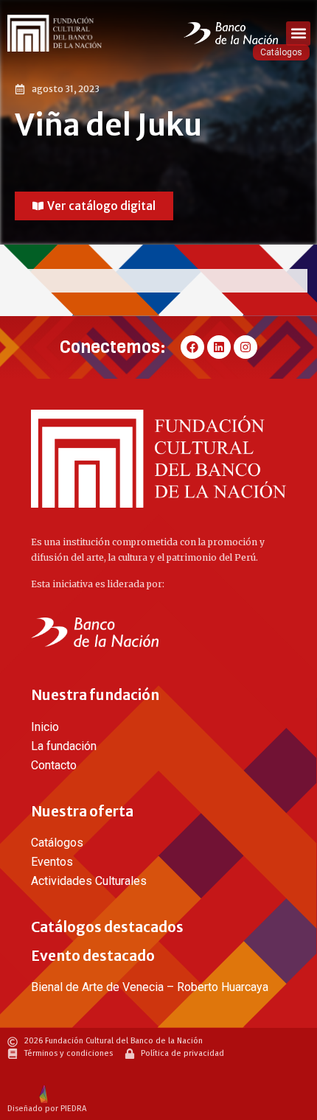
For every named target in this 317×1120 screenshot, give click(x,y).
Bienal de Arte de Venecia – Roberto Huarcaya (149, 987)
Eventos (52, 862)
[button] (298, 33)
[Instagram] (245, 347)
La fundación (64, 746)
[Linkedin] (219, 347)
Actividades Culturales (89, 881)
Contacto (54, 765)
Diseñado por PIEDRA (46, 1108)
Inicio (45, 727)
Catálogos (57, 843)
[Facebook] (192, 347)
